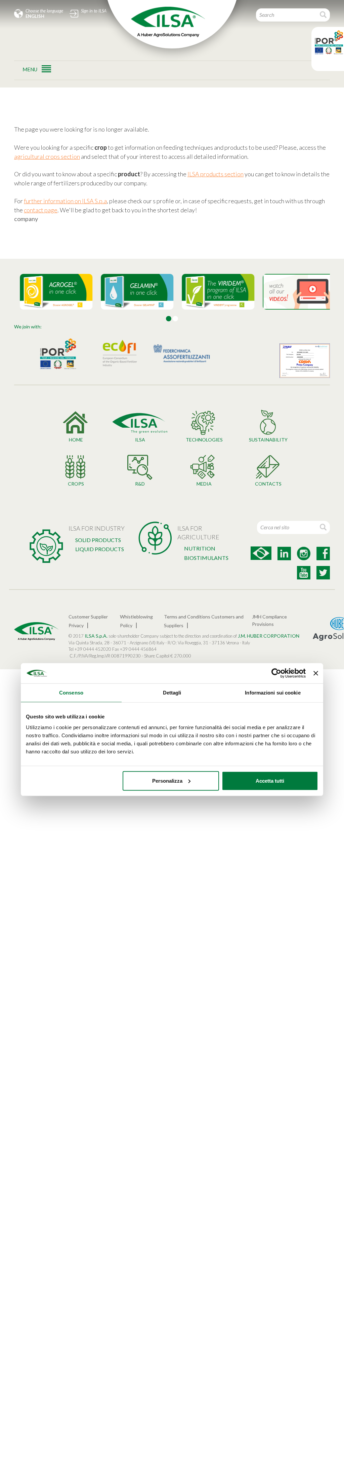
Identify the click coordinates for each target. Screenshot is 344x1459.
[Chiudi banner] (315, 673)
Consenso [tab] (71, 693)
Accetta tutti (270, 780)
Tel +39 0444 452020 (90, 649)
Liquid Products (99, 549)
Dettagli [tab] (172, 693)
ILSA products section (215, 174)
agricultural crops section (47, 156)
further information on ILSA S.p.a (65, 201)
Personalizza (167, 780)
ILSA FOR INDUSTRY (97, 528)
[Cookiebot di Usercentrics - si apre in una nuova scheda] (276, 673)
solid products (98, 540)
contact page (40, 210)
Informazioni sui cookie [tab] (272, 693)
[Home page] (168, 22)
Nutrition (199, 548)
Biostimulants (206, 558)
